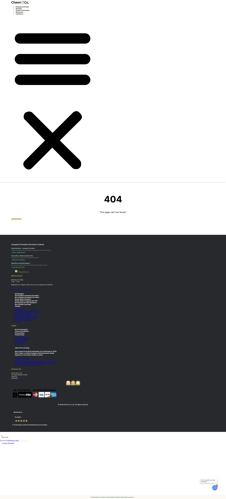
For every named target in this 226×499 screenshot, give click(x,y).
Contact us (19, 14)
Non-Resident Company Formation (27, 313)
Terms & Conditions (22, 340)
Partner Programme (22, 10)
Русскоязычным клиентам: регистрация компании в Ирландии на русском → (113, 497)
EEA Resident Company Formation (27, 311)
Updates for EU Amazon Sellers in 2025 (29, 355)
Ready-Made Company (23, 314)
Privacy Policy (19, 341)
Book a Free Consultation (22, 290)
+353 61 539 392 (18, 260)
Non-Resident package (23, 304)
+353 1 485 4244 (18, 252)
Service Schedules (21, 338)
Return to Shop (14, 440)
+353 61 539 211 (17, 267)
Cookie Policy (19, 335)
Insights (17, 306)
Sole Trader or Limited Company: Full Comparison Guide (34, 363)
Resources (19, 12)
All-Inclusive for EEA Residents (26, 318)
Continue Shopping (8, 443)
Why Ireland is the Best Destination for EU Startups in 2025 (35, 362)
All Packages (19, 309)
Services (19, 8)
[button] (52, 99)
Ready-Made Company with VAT (26, 316)
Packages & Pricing (22, 7)
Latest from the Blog (22, 348)
